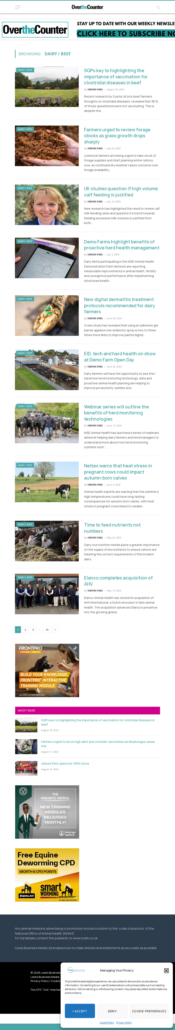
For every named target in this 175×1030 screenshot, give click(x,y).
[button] (166, 971)
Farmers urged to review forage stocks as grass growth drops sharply (117, 136)
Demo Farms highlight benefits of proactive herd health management (121, 245)
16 (47, 630)
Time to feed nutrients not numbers (112, 528)
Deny (112, 1011)
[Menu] (17, 7)
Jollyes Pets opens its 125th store (65, 763)
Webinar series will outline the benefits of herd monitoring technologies (116, 413)
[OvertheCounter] (87, 7)
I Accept (80, 1011)
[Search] (158, 7)
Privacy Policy (124, 1022)
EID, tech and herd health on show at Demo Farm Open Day (120, 357)
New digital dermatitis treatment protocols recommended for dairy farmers (119, 305)
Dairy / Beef (25, 70)
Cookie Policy (107, 1022)
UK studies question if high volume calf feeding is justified (121, 192)
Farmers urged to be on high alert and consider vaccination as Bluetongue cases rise (98, 744)
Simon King (95, 89)
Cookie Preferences (149, 1011)
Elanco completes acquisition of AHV (118, 581)
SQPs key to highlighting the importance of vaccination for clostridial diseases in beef (116, 76)
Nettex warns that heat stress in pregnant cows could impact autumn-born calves (118, 472)
